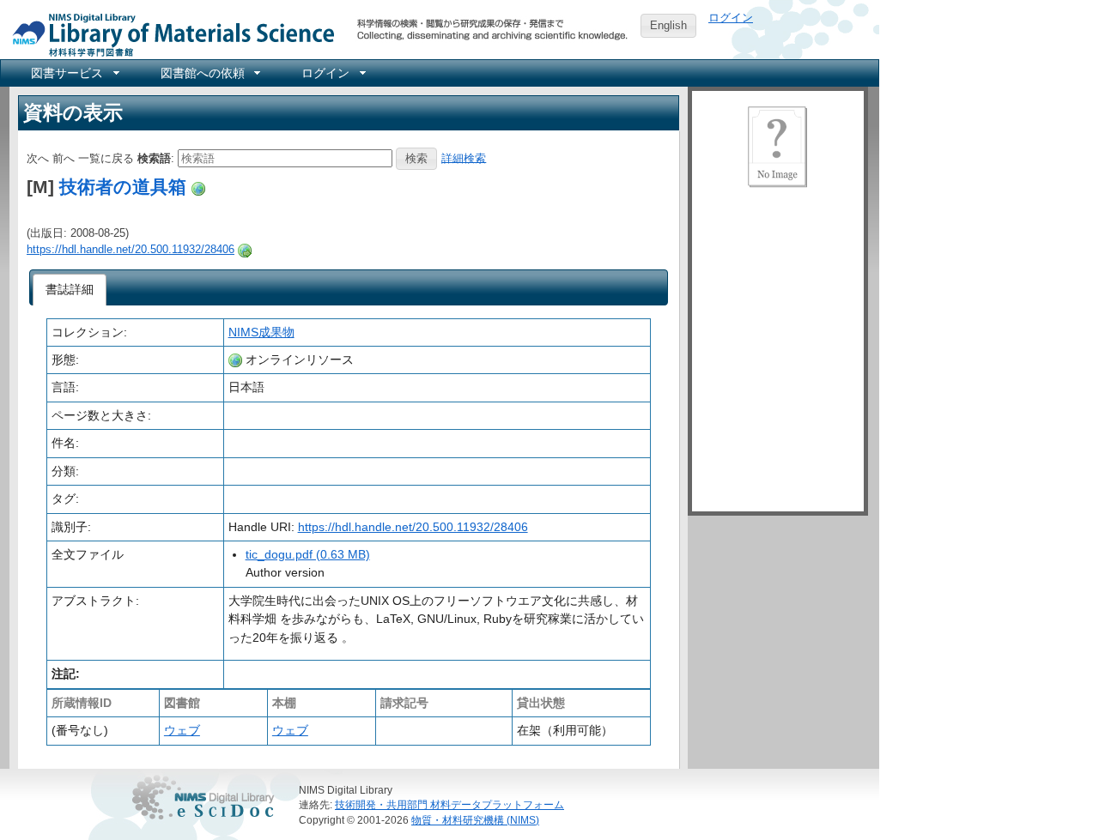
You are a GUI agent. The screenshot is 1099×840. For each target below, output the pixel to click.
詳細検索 (463, 157)
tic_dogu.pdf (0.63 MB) (308, 554)
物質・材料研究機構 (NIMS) (475, 819)
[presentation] (69, 290)
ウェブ (182, 730)
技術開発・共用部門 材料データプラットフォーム (449, 804)
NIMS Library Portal (168, 33)
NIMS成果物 (261, 332)
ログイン (730, 17)
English (668, 25)
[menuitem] (74, 73)
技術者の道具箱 (122, 186)
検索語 (154, 157)
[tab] (70, 290)
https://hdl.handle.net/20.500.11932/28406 (130, 249)
